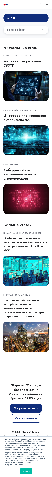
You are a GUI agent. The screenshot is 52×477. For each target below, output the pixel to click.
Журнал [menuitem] (41, 436)
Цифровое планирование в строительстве (24, 117)
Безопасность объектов (17, 56)
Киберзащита (10, 164)
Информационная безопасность (22, 233)
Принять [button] (26, 471)
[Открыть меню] (47, 4)
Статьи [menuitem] (19, 436)
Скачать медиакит (26, 418)
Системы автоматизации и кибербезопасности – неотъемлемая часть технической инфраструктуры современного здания (23, 308)
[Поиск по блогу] (43, 29)
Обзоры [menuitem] (30, 436)
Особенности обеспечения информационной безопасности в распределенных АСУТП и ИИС (25, 244)
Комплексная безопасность (19, 110)
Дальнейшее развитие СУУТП (22, 63)
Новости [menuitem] (9, 436)
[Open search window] (41, 4)
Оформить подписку (26, 408)
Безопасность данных (16, 295)
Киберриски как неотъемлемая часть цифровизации (20, 174)
